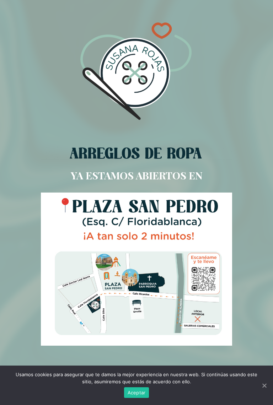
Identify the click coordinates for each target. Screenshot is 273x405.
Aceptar (137, 392)
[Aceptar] (264, 385)
